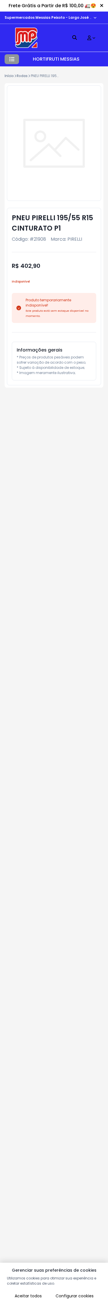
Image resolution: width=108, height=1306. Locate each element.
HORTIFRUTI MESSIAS (56, 59)
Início (9, 75)
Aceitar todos (28, 1296)
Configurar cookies (75, 1296)
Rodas (22, 75)
